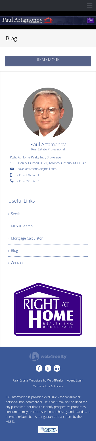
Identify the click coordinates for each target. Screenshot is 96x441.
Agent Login (75, 380)
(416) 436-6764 (28, 175)
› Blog (13, 250)
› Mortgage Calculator (25, 238)
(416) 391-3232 (28, 181)
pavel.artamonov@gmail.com (36, 169)
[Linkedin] (57, 368)
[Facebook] (39, 368)
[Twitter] (48, 368)
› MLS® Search (20, 226)
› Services (16, 213)
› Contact (15, 262)
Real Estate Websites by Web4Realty (38, 380)
